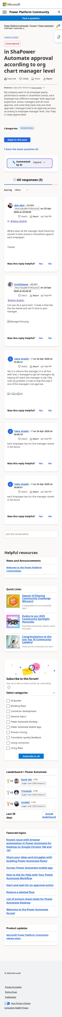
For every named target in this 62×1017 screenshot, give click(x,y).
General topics (27, 127)
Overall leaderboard (49, 815)
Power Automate (45, 25)
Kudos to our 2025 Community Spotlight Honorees (36, 619)
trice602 (25, 802)
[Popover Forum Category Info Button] (9, 687)
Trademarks (10, 997)
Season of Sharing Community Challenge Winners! (36, 598)
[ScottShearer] (10, 284)
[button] (59, 12)
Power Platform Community (29, 12)
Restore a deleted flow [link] (20, 892)
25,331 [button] (34, 284)
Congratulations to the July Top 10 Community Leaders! (36, 639)
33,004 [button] (30, 205)
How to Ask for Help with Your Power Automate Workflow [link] (29, 876)
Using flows (17, 748)
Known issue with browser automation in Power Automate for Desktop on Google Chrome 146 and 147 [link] (29, 845)
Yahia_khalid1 (36, 88)
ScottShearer (21, 284)
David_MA (26, 779)
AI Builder (16, 700)
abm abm (19, 205)
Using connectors (20, 743)
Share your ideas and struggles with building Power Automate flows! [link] (29, 859)
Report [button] (49, 78)
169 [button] (36, 791)
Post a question (31, 18)
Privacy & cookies (13, 987)
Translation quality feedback (26, 737)
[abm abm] (10, 205)
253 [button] (36, 779)
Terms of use (11, 992)
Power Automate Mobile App (26, 727)
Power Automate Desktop (24, 721)
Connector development (23, 711)
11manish (26, 791)
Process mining (19, 732)
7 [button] (44, 88)
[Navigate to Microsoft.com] (11, 4)
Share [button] (37, 78)
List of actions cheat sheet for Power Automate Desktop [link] (29, 900)
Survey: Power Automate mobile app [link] (29, 868)
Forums (33, 25)
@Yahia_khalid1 (19, 221)
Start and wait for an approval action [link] (30, 885)
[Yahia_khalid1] (10, 359)
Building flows (18, 706)
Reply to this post (17, 139)
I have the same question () (21, 149)
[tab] (28, 181)
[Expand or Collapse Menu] (4, 12)
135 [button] (34, 802)
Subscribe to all (31, 756)
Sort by (8, 189)
